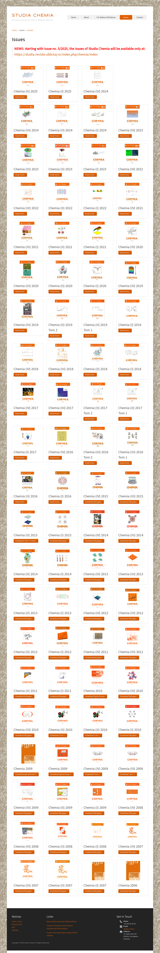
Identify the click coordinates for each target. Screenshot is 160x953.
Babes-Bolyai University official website (61, 921)
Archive (30, 30)
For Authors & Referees (106, 17)
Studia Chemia (129, 929)
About (86, 17)
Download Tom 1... (92, 735)
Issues (126, 17)
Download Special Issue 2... (26, 774)
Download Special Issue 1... (61, 774)
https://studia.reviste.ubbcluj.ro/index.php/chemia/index (56, 54)
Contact (139, 17)
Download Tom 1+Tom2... (26, 541)
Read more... (20, 97)
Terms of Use (17, 921)
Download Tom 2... (58, 735)
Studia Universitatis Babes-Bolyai (33, 20)
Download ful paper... (93, 502)
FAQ (13, 927)
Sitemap (15, 930)
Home (73, 17)
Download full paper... (129, 502)
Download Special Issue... (95, 696)
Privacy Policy (17, 924)
